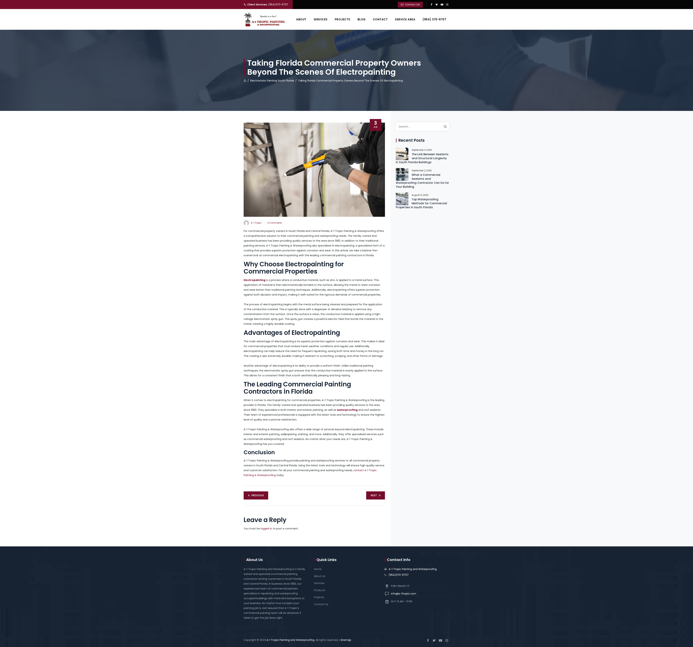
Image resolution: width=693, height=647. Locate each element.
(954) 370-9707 (434, 19)
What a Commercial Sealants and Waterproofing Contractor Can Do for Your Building (422, 181)
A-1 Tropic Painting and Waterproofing (413, 569)
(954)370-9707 (267, 4)
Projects (342, 19)
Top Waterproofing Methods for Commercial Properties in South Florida (421, 203)
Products (319, 590)
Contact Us (321, 604)
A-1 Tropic (256, 222)
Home (318, 569)
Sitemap (346, 640)
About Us (319, 576)
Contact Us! (412, 4)
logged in (266, 528)
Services (321, 19)
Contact (380, 19)
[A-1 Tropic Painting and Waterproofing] (264, 19)
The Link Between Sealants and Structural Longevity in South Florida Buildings (422, 158)
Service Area (405, 19)
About (301, 19)
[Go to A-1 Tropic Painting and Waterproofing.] (245, 80)
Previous (257, 495)
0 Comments (274, 222)
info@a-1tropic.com (403, 593)
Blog (362, 19)
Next (374, 495)
